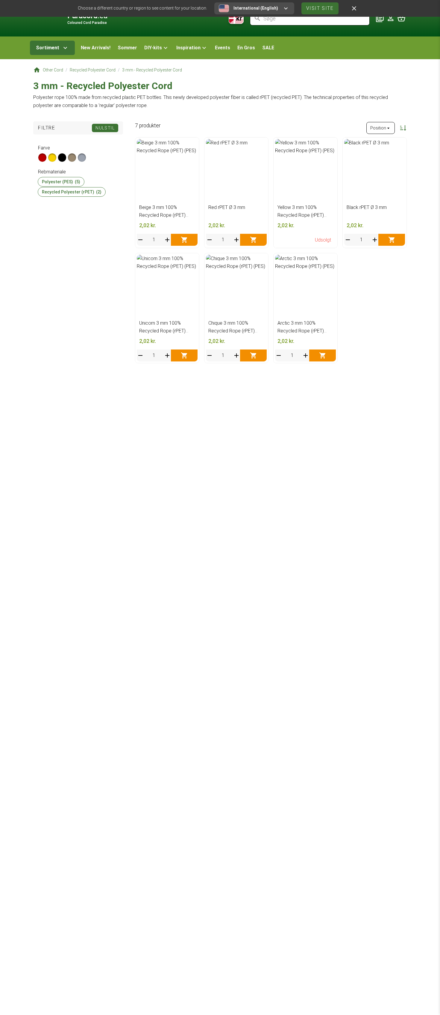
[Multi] (82, 157)
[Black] (62, 157)
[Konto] (390, 18)
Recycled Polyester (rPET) (71, 192)
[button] (157, 48)
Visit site (320, 8)
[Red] (42, 157)
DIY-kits (153, 48)
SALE (268, 48)
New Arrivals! (95, 48)
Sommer (127, 48)
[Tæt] (354, 8)
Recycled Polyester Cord (93, 70)
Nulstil (105, 128)
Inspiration (188, 48)
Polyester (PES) (61, 181)
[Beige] (72, 157)
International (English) (255, 8)
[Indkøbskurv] (401, 18)
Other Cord (53, 70)
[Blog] (379, 18)
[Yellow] (52, 157)
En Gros (246, 48)
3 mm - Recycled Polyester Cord (152, 70)
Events (222, 48)
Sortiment (47, 48)
